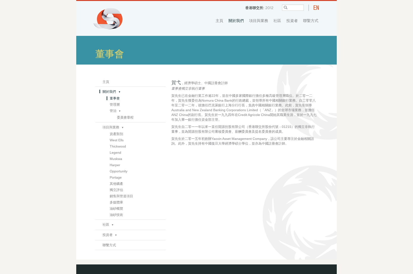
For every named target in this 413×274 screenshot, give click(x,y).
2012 (269, 8)
